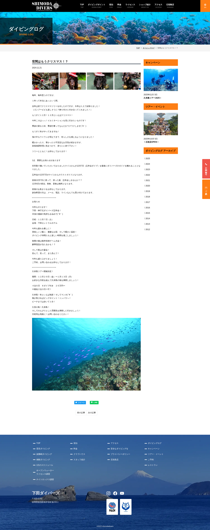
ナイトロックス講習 (45, 479)
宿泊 (75, 443)
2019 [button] (148, 191)
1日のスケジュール (44, 465)
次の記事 (92, 413)
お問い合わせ (206, 170)
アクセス (114, 443)
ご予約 (206, 190)
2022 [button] (148, 175)
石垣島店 (114, 460)
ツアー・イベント (155, 454)
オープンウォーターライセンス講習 (45, 472)
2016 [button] (148, 208)
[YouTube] (122, 494)
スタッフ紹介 (79, 460)
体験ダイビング (43, 460)
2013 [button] (148, 224)
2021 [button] (148, 180)
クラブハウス (79, 454)
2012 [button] (148, 229)
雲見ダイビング (43, 449)
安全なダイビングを (119, 449)
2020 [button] (148, 186)
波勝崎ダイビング (44, 454)
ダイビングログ (149, 48)
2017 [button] (148, 202)
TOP (138, 48)
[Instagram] (108, 494)
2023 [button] (148, 169)
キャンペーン (154, 449)
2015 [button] (148, 213)
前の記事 (81, 413)
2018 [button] (148, 197)
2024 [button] (148, 164)
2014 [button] (148, 218)
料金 (75, 449)
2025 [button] (148, 158)
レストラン (153, 465)
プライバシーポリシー (120, 454)
